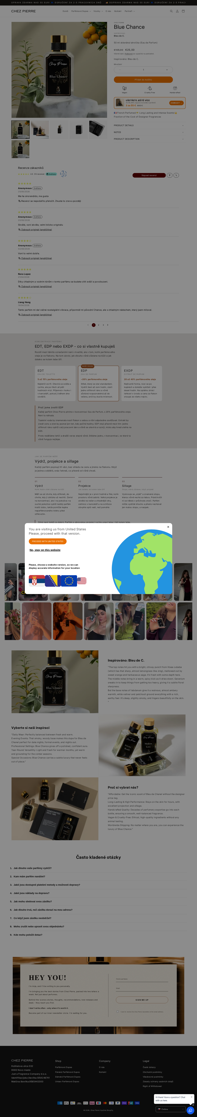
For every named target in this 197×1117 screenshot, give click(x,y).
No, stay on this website (45, 549)
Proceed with (47, 541)
